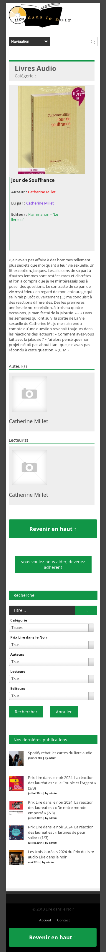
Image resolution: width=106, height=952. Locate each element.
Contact (63, 920)
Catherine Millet (42, 192)
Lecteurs (17, 671)
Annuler (64, 712)
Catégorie (18, 620)
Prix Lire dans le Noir (28, 637)
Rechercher (26, 712)
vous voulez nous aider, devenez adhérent (53, 564)
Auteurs (17, 654)
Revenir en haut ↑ (53, 528)
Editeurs (17, 688)
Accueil (45, 920)
